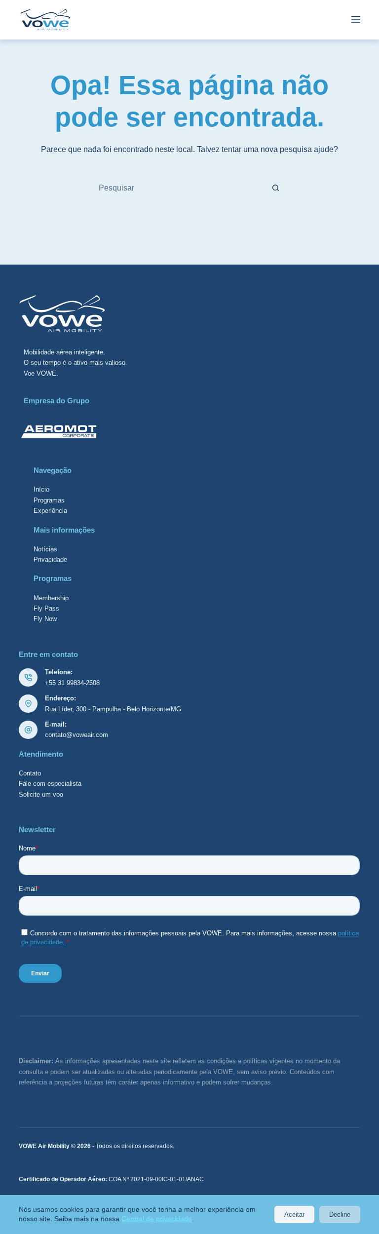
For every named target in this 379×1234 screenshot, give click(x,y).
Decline (339, 1214)
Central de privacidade (156, 1219)
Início (41, 489)
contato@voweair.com (76, 734)
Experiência (50, 510)
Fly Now (45, 618)
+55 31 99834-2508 (72, 683)
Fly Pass (46, 608)
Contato (30, 773)
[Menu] (355, 19)
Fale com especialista (50, 783)
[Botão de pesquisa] (275, 188)
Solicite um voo (41, 794)
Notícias (45, 549)
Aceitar (294, 1214)
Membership (51, 598)
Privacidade (50, 559)
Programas (49, 500)
